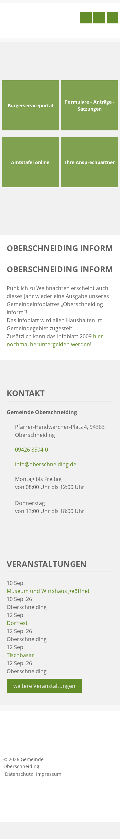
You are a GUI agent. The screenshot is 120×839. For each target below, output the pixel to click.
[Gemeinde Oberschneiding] (40, 20)
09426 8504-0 (31, 449)
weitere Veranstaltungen (44, 686)
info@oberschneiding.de (45, 464)
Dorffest (17, 623)
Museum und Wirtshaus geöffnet (48, 591)
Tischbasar (20, 655)
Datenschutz (19, 774)
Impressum (48, 774)
